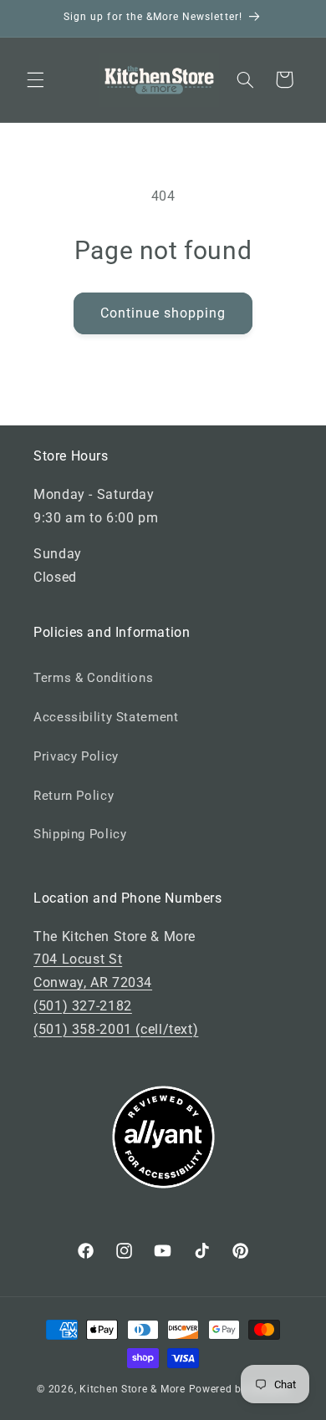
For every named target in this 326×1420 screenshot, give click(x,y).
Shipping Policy (79, 834)
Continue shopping (163, 313)
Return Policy (73, 795)
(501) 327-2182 (82, 1006)
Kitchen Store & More (132, 1389)
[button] (35, 79)
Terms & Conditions (93, 677)
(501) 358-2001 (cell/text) (115, 1029)
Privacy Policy (76, 756)
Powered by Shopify (239, 1389)
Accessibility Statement (106, 717)
